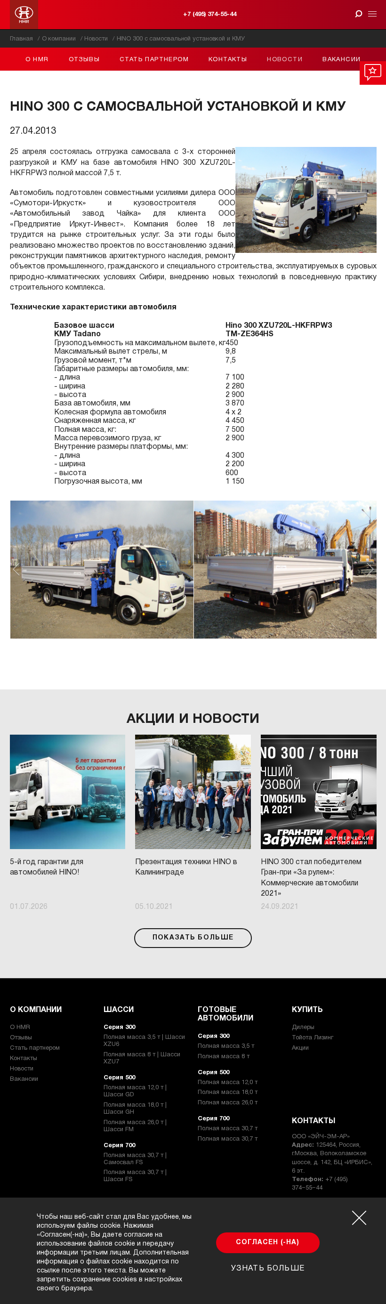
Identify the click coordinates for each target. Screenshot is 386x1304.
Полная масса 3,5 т (226, 1046)
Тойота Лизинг (312, 1038)
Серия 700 (119, 1146)
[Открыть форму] (359, 13)
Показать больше (193, 938)
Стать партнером (154, 60)
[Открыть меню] (371, 15)
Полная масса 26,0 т (227, 1103)
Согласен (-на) (267, 1242)
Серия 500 (119, 1078)
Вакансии (341, 60)
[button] (101, 569)
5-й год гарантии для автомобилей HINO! (46, 867)
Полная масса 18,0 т (227, 1092)
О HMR (37, 60)
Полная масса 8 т (223, 1057)
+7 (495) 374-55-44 (209, 14)
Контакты (228, 60)
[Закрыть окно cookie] (359, 1218)
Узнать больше (268, 1268)
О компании (36, 1010)
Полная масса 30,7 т (227, 1129)
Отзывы (84, 60)
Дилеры (303, 1027)
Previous (16, 569)
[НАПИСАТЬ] (373, 73)
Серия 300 (119, 1027)
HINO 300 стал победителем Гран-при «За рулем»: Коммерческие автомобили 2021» (311, 878)
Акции (300, 1048)
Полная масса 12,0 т (227, 1082)
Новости (285, 60)
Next (370, 569)
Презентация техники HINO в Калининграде (186, 867)
